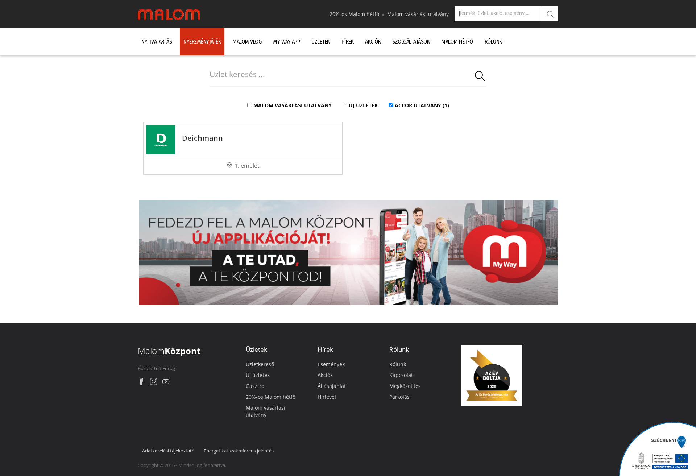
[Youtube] (166, 382)
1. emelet (247, 166)
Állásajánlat (332, 385)
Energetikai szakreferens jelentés (239, 451)
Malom (169, 351)
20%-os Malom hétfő (355, 14)
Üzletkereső (260, 364)
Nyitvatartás (156, 41)
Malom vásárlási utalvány (418, 14)
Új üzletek (363, 105)
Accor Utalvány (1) (422, 105)
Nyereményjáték (202, 41)
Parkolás (399, 396)
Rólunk (493, 41)
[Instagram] (153, 382)
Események (331, 364)
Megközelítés (405, 385)
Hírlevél (327, 396)
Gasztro (255, 385)
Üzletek (320, 41)
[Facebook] (141, 382)
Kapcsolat (401, 375)
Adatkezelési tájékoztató (168, 451)
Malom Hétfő (457, 41)
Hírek (347, 41)
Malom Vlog (246, 41)
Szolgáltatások (411, 41)
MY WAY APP (286, 41)
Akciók (373, 41)
